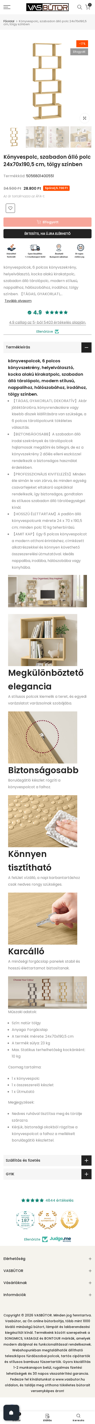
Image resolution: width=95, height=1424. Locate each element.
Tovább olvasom (18, 301)
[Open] (11, 1413)
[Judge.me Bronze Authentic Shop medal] (47, 1220)
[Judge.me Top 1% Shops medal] (69, 1220)
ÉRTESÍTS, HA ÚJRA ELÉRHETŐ (47, 233)
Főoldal (8, 21)
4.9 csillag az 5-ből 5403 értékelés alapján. (47, 322)
